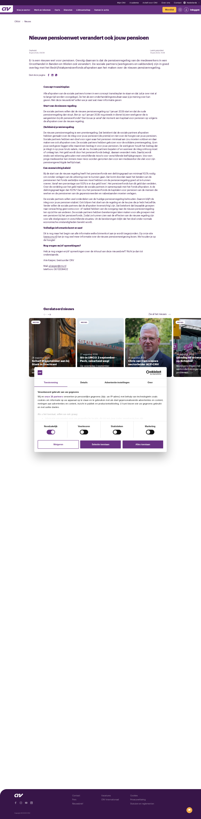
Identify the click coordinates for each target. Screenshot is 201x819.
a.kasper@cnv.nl (57, 265)
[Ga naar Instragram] (21, 802)
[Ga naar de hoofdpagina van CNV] (6, 8)
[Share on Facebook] (48, 75)
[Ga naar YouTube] (26, 802)
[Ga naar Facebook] (15, 802)
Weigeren (58, 444)
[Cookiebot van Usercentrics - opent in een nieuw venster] (150, 372)
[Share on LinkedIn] (52, 75)
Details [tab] (84, 382)
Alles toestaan (143, 444)
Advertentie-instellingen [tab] (117, 382)
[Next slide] (50, 314)
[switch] (84, 432)
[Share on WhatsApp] (56, 75)
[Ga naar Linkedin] (31, 802)
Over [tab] (150, 382)
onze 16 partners (54, 396)
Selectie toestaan (100, 444)
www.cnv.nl (50, 236)
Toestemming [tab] (51, 382)
